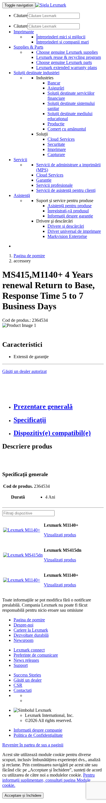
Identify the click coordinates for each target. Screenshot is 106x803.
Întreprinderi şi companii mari (62, 42)
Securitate (56, 144)
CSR (18, 685)
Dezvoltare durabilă (31, 635)
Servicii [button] (20, 159)
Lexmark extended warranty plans (66, 67)
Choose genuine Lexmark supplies (67, 52)
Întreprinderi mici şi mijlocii (60, 36)
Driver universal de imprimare (74, 231)
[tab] (59, 406)
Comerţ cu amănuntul (66, 128)
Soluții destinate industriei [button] (36, 72)
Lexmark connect (29, 650)
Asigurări (55, 88)
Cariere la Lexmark (31, 630)
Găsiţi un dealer (28, 680)
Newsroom (23, 640)
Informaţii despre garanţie (70, 215)
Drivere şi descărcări (65, 226)
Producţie (55, 123)
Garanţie (43, 180)
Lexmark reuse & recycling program (68, 57)
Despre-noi (23, 625)
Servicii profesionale (54, 185)
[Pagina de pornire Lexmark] (50, 5)
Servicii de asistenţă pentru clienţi (66, 190)
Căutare (20, 15)
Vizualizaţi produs (60, 534)
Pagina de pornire (29, 255)
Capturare (56, 154)
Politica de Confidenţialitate (38, 735)
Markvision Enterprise (67, 236)
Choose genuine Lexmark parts (64, 62)
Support (21, 665)
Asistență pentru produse (69, 205)
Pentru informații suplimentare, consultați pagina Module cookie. (48, 780)
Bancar (53, 82)
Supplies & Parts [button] (28, 47)
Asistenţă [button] (22, 195)
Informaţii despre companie (38, 730)
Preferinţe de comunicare (36, 655)
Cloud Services (61, 139)
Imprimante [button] (24, 31)
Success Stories (27, 675)
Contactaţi (23, 690)
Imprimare (56, 149)
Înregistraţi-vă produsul (68, 210)
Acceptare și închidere (23, 795)
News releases (26, 660)
